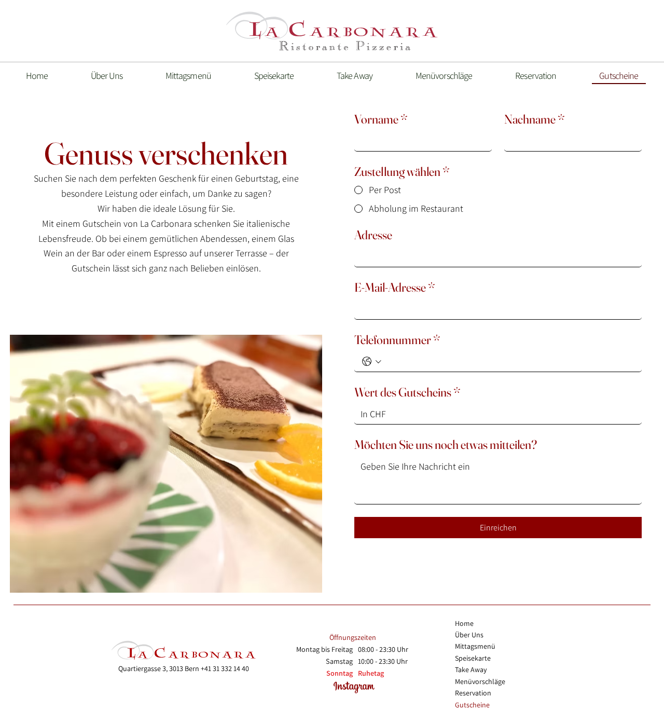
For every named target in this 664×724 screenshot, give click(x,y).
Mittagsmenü (475, 646)
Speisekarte (473, 658)
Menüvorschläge (480, 681)
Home (464, 623)
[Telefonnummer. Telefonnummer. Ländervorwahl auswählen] (372, 361)
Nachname (534, 119)
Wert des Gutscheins (407, 392)
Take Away (471, 669)
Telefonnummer (397, 339)
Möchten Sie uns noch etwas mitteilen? (445, 444)
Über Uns (469, 634)
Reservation (473, 693)
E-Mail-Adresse (394, 287)
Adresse (373, 234)
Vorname (381, 119)
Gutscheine (472, 704)
